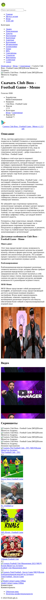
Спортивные (17, 113)
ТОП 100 (9, 21)
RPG (8, 51)
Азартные (10, 40)
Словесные (10, 60)
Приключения (12, 31)
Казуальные (11, 42)
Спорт (8, 62)
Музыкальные (12, 44)
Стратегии (10, 55)
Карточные (10, 38)
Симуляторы (11, 53)
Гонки (8, 49)
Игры (8, 19)
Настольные (11, 36)
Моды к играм (12, 16)
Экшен (9, 29)
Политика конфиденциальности (19, 594)
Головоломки (11, 46)
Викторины (11, 57)
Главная (9, 14)
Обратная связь (12, 592)
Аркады (9, 33)
